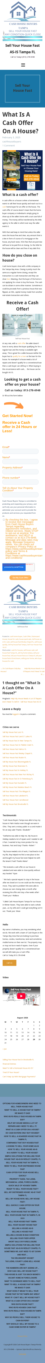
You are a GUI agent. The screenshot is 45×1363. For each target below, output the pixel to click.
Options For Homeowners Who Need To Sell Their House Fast (22, 1105)
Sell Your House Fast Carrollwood (15, 800)
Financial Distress (9, 1064)
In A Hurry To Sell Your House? (22, 1152)
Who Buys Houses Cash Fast (22, 1307)
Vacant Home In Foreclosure (22, 1277)
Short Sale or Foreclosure (22, 1241)
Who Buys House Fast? (22, 1304)
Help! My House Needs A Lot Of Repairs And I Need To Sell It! (22, 1124)
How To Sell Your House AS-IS (22, 1149)
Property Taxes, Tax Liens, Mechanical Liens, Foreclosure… (22, 1180)
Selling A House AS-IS (22, 1228)
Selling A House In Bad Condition (22, 1235)
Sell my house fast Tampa (17, 645)
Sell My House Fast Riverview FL (15, 766)
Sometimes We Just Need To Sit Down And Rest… (22, 1253)
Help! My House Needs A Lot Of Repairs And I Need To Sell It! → (33, 671)
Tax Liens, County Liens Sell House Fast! (22, 1263)
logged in (16, 714)
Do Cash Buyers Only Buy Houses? (22, 1133)
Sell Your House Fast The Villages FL (16, 791)
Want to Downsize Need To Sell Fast (22, 1281)
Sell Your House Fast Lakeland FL (15, 796)
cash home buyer (16, 636)
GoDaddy (22, 1354)
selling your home (27, 658)
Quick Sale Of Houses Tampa (22, 1185)
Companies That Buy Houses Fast (22, 1142)
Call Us (9, 963)
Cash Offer (27, 636)
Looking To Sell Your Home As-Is (22, 1146)
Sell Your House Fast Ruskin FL (14, 758)
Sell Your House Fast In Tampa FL (22, 1162)
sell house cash (29, 650)
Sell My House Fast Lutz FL (13, 732)
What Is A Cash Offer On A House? (22, 1129)
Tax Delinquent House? (22, 1258)
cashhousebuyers (11, 141)
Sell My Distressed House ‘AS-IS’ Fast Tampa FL (22, 1194)
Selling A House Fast (22, 1231)
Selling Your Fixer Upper (22, 1238)
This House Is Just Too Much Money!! (22, 1274)
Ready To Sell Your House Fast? (22, 1189)
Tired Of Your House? (11, 1072)
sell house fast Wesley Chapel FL (22, 642)
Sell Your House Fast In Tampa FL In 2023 (22, 1216)
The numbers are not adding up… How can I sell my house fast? (22, 1269)
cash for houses (17, 650)
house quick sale (25, 639)
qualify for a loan (19, 356)
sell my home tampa (25, 653)
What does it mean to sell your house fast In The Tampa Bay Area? (22, 1292)
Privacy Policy (22, 1336)
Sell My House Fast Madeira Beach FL (17, 787)
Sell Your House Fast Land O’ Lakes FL (17, 736)
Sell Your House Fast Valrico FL (14, 749)
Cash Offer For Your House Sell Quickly (22, 1174)
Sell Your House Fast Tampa (22, 1221)
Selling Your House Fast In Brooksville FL (18, 1060)
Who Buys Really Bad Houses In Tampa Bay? (22, 1118)
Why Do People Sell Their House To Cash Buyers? (22, 1319)
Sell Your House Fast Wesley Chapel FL (17, 753)
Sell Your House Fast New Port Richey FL (18, 775)
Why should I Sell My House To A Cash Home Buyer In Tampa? (22, 1325)
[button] (23, 65)
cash (4, 207)
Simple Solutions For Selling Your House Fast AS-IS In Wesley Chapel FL (22, 1157)
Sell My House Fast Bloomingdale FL (17, 762)
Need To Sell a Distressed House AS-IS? (18, 1068)
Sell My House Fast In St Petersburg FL (18, 779)
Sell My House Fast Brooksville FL (15, 804)
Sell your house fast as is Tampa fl (23, 656)
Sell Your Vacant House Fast (22, 1225)
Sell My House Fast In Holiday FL (15, 770)
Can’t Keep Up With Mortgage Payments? (19, 1077)
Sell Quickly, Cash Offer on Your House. (22, 1207)
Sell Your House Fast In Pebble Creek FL (18, 745)
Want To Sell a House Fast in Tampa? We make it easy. (22, 1111)
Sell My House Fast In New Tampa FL (17, 741)
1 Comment (8, 145)
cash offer (21, 343)
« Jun (5, 1049)
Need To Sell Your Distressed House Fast (22, 1167)
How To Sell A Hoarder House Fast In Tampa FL (22, 1138)
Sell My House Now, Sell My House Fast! (23, 1200)
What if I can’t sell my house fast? (22, 1297)
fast (8, 279)
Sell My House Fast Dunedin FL (14, 783)
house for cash (13, 639)
